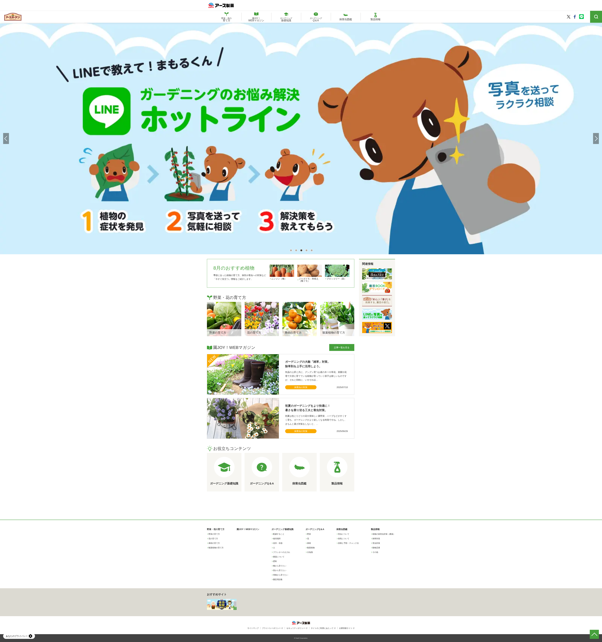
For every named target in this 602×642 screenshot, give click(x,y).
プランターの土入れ (281, 552)
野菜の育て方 (214, 534)
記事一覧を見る (341, 347)
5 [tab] (311, 250)
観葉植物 (311, 548)
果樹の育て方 (214, 543)
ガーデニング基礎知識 (282, 529)
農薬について (278, 557)
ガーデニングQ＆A (315, 529)
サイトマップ (253, 628)
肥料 (275, 561)
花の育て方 (213, 539)
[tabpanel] (301, 138)
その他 (375, 552)
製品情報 (375, 529)
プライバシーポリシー (271, 628)
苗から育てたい (279, 570)
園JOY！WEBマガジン (248, 529)
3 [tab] (301, 250)
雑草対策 (376, 539)
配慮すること (278, 534)
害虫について (343, 534)
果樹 (309, 543)
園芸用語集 (278, 579)
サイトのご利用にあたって (322, 628)
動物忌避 (376, 548)
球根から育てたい (280, 575)
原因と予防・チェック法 (348, 543)
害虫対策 (376, 543)
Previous (6, 138)
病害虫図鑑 (341, 529)
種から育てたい (279, 566)
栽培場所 (277, 539)
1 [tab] (291, 250)
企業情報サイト (345, 628)
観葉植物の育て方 (216, 548)
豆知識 (310, 552)
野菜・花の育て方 (215, 529)
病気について (343, 539)
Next (596, 138)
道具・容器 (278, 543)
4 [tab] (306, 250)
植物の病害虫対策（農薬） (383, 534)
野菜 (309, 534)
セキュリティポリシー (295, 628)
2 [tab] (296, 250)
